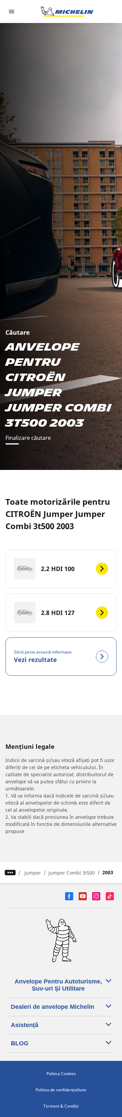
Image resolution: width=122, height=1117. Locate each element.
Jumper (32, 873)
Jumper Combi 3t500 (71, 873)
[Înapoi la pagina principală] (67, 11)
